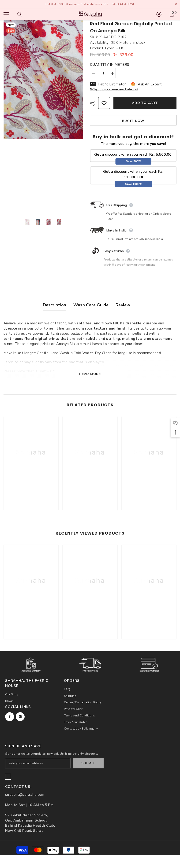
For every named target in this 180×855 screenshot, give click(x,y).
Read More (90, 374)
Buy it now (133, 121)
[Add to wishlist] (104, 103)
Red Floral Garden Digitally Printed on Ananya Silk (131, 27)
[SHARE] (94, 103)
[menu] (6, 14)
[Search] (19, 14)
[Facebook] (9, 716)
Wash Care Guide (91, 305)
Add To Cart (145, 103)
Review (123, 305)
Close (176, 4)
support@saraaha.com (25, 794)
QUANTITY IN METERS (109, 64)
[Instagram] (20, 716)
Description (54, 305)
